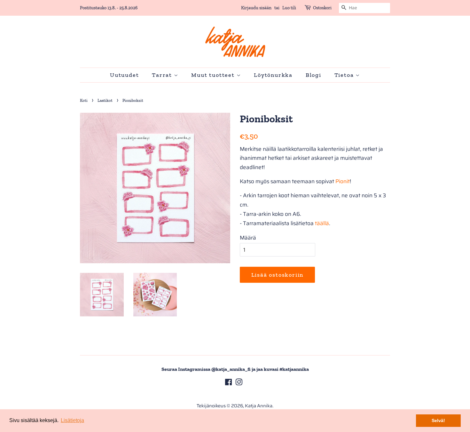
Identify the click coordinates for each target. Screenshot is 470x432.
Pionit (342, 181)
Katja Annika (258, 405)
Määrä (248, 237)
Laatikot (105, 100)
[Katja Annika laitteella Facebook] (228, 383)
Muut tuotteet (213, 74)
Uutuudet (124, 74)
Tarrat (163, 74)
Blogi (313, 74)
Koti (84, 100)
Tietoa (345, 74)
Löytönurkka (273, 74)
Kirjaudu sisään (256, 8)
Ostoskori (322, 8)
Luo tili (289, 8)
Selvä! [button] (438, 420)
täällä (322, 223)
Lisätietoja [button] (72, 420)
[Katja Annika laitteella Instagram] (238, 383)
